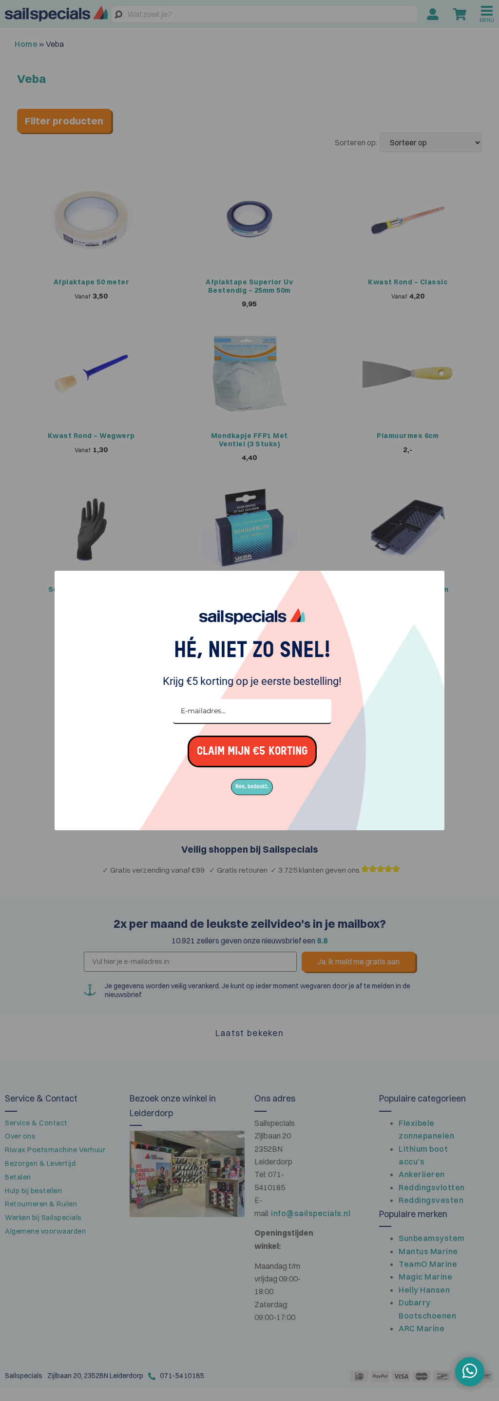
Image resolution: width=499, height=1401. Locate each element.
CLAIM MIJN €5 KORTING (252, 751)
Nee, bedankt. (252, 787)
